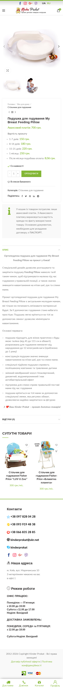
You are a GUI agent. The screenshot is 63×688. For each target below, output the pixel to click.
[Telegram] (38, 196)
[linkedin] (34, 196)
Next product (15, 112)
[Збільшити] (8, 70)
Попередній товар (9, 112)
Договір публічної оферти (25, 661)
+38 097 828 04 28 (23, 516)
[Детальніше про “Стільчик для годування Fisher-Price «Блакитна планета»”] (56, 451)
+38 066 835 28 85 (22, 532)
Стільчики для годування (19, 107)
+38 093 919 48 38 (22, 524)
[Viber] (36, 3)
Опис (5, 250)
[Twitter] (26, 196)
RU (48, 3)
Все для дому (23, 104)
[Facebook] (22, 196)
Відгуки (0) (8, 419)
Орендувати (31, 174)
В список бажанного (21, 182)
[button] (26, 451)
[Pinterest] (30, 196)
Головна (11, 104)
